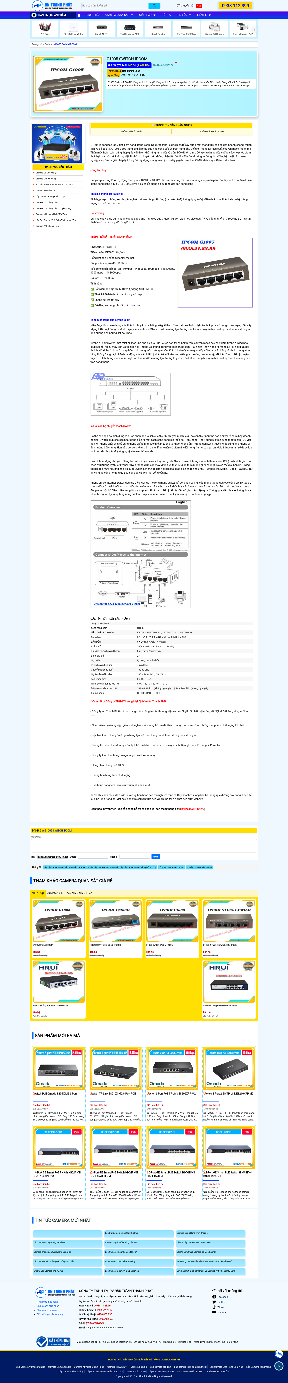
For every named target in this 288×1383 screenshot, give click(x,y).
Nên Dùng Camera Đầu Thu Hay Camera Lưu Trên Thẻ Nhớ (204, 1261)
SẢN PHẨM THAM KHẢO (79, 893)
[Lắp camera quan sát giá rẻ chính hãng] (79, 15)
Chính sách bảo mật (47, 1310)
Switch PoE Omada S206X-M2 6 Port (55, 1093)
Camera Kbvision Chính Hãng (89, 1367)
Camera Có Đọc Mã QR (46, 172)
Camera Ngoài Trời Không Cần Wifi (121, 1242)
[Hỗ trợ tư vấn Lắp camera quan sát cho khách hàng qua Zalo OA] (279, 1354)
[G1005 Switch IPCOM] (68, 84)
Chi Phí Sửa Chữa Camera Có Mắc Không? (196, 1252)
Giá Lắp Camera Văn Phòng (199, 867)
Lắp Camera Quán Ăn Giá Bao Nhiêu (122, 1271)
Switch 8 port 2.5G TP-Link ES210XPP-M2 (228, 1093)
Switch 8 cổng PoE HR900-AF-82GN (220, 1005)
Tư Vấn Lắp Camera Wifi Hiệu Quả (102, 867)
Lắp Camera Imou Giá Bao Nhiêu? (121, 1252)
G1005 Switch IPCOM (65, 44)
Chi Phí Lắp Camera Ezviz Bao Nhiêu (193, 1242)
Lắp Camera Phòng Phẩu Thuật (50, 196)
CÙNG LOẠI (38, 893)
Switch (48, 44)
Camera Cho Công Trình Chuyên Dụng (53, 208)
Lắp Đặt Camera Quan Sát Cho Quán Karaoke (64, 867)
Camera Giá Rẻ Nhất (45, 190)
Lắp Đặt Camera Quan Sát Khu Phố (121, 1233)
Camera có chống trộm (47, 202)
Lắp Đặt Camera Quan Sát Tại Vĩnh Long (138, 867)
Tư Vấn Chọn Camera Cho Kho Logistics (54, 184)
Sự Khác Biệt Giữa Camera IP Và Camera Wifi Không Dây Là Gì (206, 1271)
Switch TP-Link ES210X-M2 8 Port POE (113, 1093)
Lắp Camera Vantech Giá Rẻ (30, 1367)
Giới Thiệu (93, 14)
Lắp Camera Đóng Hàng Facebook (50, 1242)
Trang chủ (37, 44)
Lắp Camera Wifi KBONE (189, 1371)
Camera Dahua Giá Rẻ (59, 1367)
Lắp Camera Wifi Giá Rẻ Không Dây (105, 1371)
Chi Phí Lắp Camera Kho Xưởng (48, 1271)
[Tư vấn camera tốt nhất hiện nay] (254, 30)
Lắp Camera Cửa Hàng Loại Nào (226, 1367)
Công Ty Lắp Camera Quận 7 (171, 867)
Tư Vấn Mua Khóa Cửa (217, 1371)
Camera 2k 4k (55, 893)
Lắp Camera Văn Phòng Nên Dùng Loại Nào (54, 1261)
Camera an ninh (138, 1367)
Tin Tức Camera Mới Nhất (63, 1220)
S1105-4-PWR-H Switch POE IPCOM (220, 945)
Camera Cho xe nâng (46, 178)
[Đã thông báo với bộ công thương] (53, 1342)
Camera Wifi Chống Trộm (47, 226)
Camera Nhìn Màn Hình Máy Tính (51, 214)
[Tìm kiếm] (154, 6)
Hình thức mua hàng (47, 1301)
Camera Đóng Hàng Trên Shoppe (192, 1233)
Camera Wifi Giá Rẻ (136, 1371)
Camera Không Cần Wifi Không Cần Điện (52, 1252)
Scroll (279, 1366)
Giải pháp (145, 14)
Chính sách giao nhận (48, 1306)
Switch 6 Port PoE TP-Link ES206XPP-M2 (171, 1093)
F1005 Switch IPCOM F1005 (159, 945)
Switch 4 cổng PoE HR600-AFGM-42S (50, 1005)
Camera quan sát (117, 14)
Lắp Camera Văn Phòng (258, 1367)
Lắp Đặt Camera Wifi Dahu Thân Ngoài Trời (56, 220)
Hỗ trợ (166, 14)
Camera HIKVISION (117, 1367)
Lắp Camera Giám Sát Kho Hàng (120, 1261)
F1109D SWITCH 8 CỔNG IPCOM (105, 945)
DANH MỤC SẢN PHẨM (52, 15)
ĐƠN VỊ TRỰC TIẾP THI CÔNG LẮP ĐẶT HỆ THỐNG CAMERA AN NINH (144, 1359)
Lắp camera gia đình (160, 1367)
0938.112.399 (235, 5)
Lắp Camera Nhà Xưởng (71, 1371)
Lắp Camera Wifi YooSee (161, 1371)
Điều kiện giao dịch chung (50, 1314)
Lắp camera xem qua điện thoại (190, 1367)
